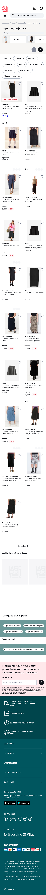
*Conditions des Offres (11, 876)
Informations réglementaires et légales (16, 866)
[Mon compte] (34, 8)
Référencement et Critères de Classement (20, 864)
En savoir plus (13, 798)
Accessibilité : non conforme (25, 879)
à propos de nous (10, 763)
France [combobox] (9, 889)
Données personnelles (11, 874)
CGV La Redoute (9, 861)
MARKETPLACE (9, 782)
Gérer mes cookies (27, 874)
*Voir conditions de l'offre (11, 688)
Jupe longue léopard (13, 631)
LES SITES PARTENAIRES (12, 772)
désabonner (32, 691)
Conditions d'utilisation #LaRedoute (23, 871)
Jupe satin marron (12, 625)
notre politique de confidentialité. (14, 694)
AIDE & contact (9, 744)
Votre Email (7, 677)
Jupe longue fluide (34, 631)
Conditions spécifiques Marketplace (29, 861)
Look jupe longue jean (33, 625)
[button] (41, 8)
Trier (6, 58)
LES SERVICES (8, 753)
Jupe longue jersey (33, 23)
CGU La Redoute (29, 869)
